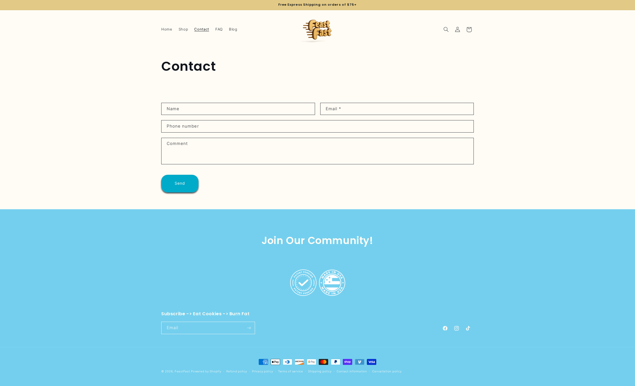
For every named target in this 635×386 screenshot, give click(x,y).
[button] (446, 29)
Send (180, 183)
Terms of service (290, 371)
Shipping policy (319, 371)
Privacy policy (262, 371)
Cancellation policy (386, 371)
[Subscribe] (249, 328)
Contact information (352, 371)
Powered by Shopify (206, 371)
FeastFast (182, 371)
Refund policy (236, 371)
